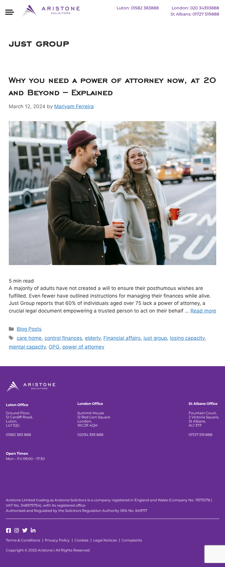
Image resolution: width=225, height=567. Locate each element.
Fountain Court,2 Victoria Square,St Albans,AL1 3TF (204, 419)
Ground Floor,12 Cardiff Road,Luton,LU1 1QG (19, 419)
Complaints (132, 540)
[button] (9, 11)
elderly (92, 338)
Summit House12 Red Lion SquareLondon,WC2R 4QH (93, 419)
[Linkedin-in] (33, 530)
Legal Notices (105, 540)
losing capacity (187, 338)
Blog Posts (29, 329)
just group (155, 338)
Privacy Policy (57, 540)
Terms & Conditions (23, 540)
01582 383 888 (18, 434)
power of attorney (83, 347)
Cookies (81, 540)
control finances (63, 338)
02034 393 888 (90, 434)
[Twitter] (25, 530)
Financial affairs (122, 338)
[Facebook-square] (8, 530)
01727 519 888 (200, 434)
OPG (54, 347)
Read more (203, 311)
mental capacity (27, 347)
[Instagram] (16, 530)
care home (29, 338)
